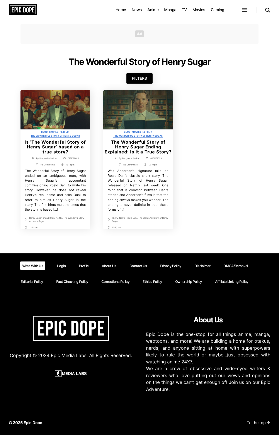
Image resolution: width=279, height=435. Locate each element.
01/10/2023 (73, 158)
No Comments (48, 164)
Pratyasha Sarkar (48, 158)
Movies (198, 9)
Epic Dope (33, 422)
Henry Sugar (35, 218)
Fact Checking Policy (72, 281)
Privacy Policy (170, 266)
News (137, 9)
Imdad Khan (49, 218)
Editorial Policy (32, 281)
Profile (83, 266)
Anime (153, 9)
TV (184, 9)
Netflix (65, 132)
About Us (109, 266)
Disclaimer (202, 266)
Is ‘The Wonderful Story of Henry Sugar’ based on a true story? (55, 147)
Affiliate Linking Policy (231, 281)
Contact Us (138, 266)
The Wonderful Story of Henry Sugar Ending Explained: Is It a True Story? (138, 147)
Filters (139, 78)
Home (121, 9)
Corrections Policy (115, 281)
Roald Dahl (132, 218)
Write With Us (32, 266)
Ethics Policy (152, 281)
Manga (170, 9)
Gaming (217, 9)
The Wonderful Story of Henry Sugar (55, 135)
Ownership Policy (188, 281)
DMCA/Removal (235, 266)
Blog (44, 132)
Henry (115, 218)
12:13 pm (70, 164)
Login (61, 266)
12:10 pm (152, 164)
